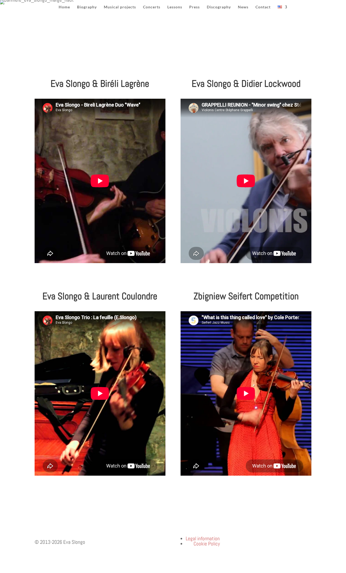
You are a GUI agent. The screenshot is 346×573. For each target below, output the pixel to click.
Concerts (151, 7)
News (243, 7)
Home (64, 7)
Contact (263, 7)
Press (194, 7)
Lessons (174, 7)
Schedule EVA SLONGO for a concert (77, 58)
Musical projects (120, 7)
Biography (87, 7)
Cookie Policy (207, 543)
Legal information (203, 538)
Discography (219, 7)
